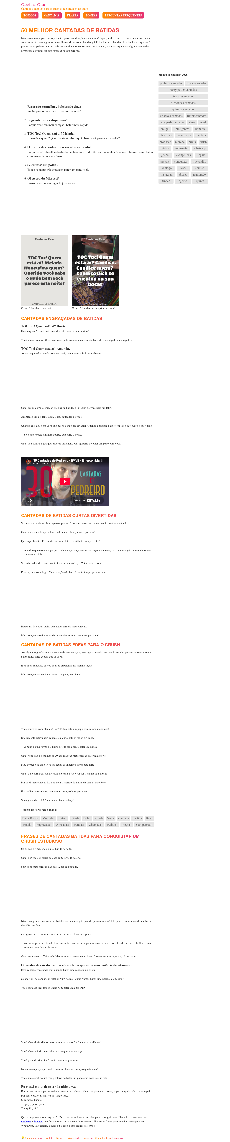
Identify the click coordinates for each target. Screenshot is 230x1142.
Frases (72, 15)
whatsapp (200, 148)
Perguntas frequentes (123, 15)
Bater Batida (30, 818)
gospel (165, 155)
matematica (183, 135)
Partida (137, 818)
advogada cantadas (172, 122)
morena (180, 142)
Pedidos (112, 825)
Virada (98, 818)
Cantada (123, 818)
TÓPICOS (29, 15)
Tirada (75, 818)
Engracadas (43, 825)
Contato (48, 1138)
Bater (149, 818)
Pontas (91, 15)
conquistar (180, 161)
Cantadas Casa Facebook (109, 1138)
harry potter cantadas (183, 90)
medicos (201, 135)
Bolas (87, 818)
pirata (192, 142)
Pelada (27, 825)
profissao (165, 142)
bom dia (200, 129)
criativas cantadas (171, 116)
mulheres (26, 1121)
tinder (166, 181)
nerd (203, 122)
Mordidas (48, 818)
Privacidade (73, 1138)
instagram (167, 174)
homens (38, 1121)
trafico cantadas (183, 96)
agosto (183, 181)
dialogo (167, 168)
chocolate (166, 135)
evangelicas (183, 155)
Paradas (79, 825)
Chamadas (95, 825)
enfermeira (182, 148)
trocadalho (199, 161)
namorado (199, 174)
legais (201, 155)
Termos (60, 1138)
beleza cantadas (196, 83)
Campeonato (144, 825)
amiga (165, 129)
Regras (126, 825)
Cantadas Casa (33, 1138)
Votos (110, 818)
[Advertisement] (88, 79)
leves (183, 168)
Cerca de (87, 1138)
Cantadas (51, 15)
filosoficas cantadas (183, 103)
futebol (164, 148)
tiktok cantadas (196, 116)
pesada (164, 161)
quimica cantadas (183, 109)
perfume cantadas (171, 83)
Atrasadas (62, 825)
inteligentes (182, 129)
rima (192, 122)
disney (183, 174)
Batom (63, 818)
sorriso (199, 168)
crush (203, 142)
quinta (200, 181)
